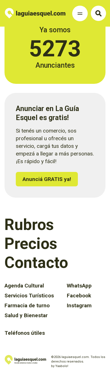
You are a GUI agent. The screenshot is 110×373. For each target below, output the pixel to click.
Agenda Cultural (24, 285)
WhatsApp (79, 285)
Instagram (79, 305)
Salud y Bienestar (26, 315)
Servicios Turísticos (29, 295)
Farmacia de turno (27, 305)
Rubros (29, 224)
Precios (31, 243)
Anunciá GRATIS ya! (47, 179)
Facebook (79, 295)
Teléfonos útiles (25, 333)
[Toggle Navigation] (80, 13)
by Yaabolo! (59, 366)
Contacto (36, 262)
